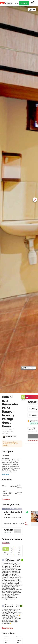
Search (24, 3)
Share (33, 9)
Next (35, 199)
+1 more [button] (26, 523)
